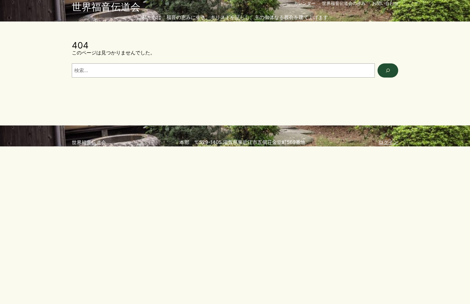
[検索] (388, 70)
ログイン (388, 142)
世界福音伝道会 (106, 7)
